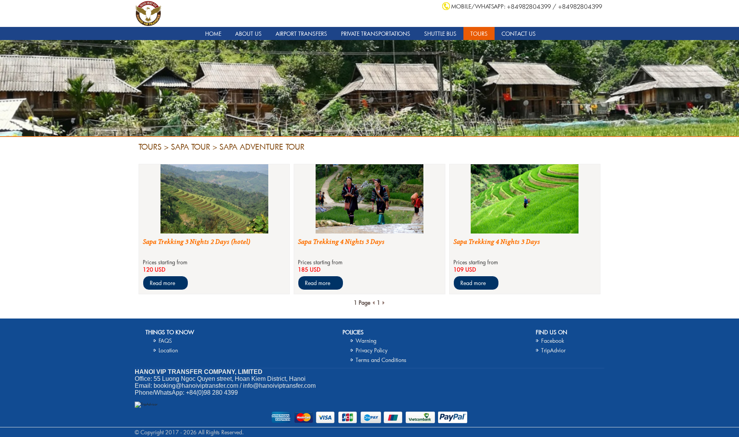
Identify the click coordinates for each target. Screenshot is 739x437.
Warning (366, 340)
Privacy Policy (372, 350)
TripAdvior (553, 350)
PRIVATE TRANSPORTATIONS (375, 33)
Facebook (552, 340)
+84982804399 (529, 6)
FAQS (165, 340)
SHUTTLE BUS (440, 33)
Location (168, 350)
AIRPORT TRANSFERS (301, 33)
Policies (353, 332)
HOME (213, 33)
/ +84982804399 (577, 6)
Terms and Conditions (381, 360)
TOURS (479, 33)
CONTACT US (519, 33)
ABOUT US (248, 33)
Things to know (169, 332)
